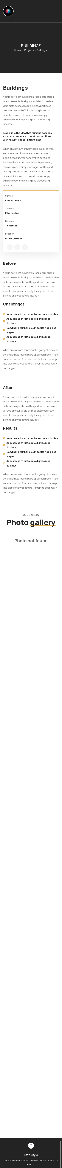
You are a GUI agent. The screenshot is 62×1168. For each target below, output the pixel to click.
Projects (29, 50)
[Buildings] (10, 247)
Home (17, 50)
